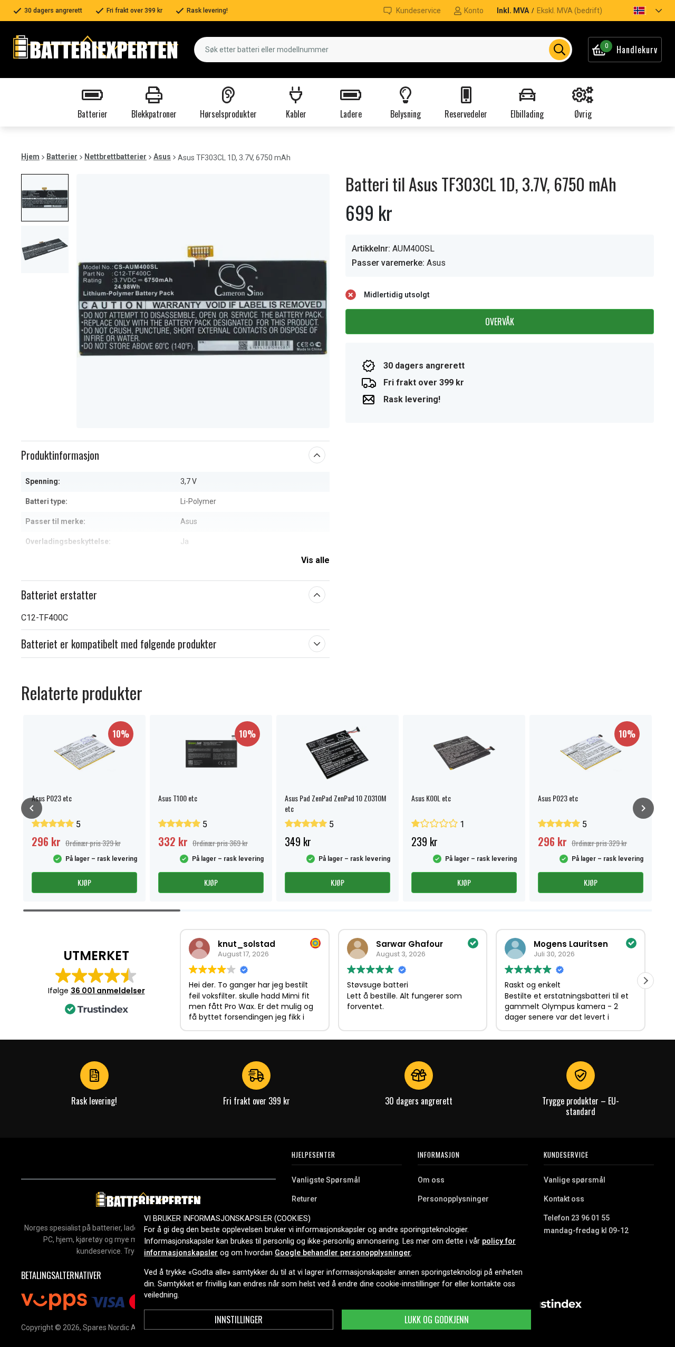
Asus (162, 156)
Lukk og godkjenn (436, 1319)
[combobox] (383, 49)
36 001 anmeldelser (108, 990)
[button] (638, 10)
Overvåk (499, 321)
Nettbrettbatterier (115, 156)
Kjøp (84, 882)
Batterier (62, 156)
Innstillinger (239, 1319)
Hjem (30, 156)
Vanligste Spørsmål (326, 1180)
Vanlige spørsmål (574, 1180)
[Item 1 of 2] (203, 301)
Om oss (431, 1180)
